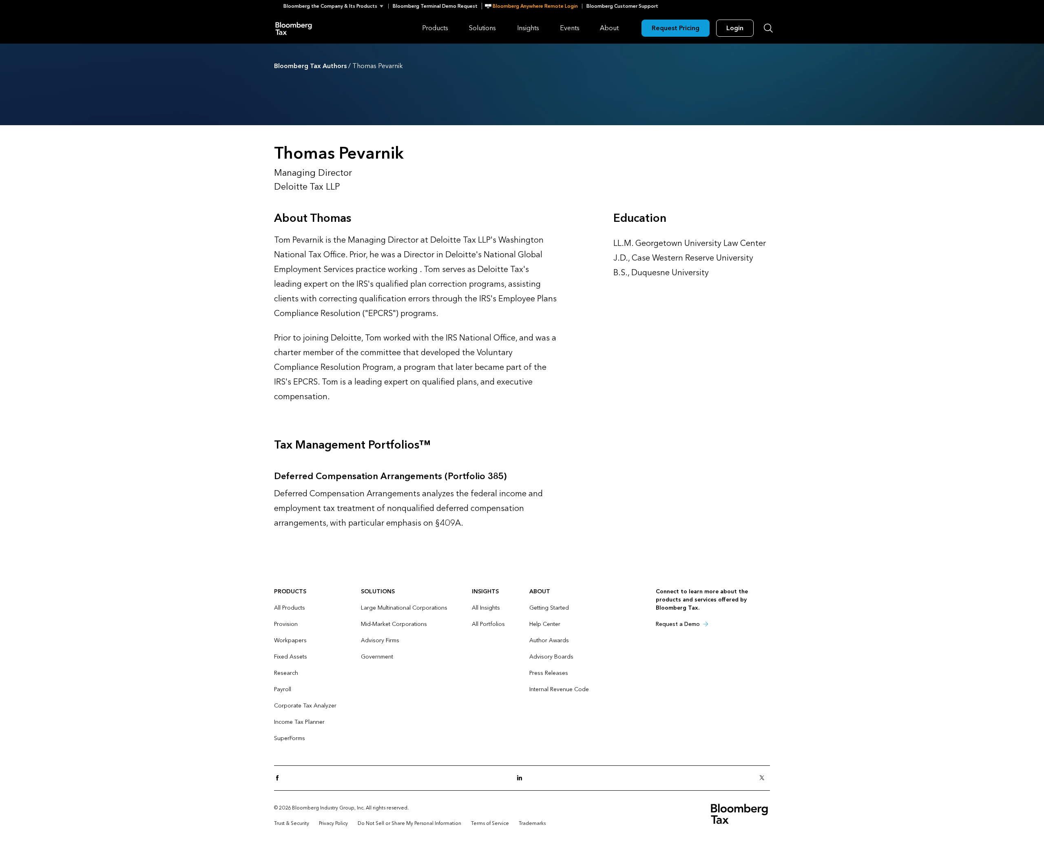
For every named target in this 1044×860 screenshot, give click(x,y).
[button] (335, 6)
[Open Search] (768, 28)
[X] (764, 778)
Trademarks (532, 823)
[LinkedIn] (522, 778)
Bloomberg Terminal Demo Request (435, 6)
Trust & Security (291, 823)
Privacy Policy (333, 823)
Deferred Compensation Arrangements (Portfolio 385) (390, 476)
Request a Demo (678, 624)
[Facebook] (279, 778)
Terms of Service (490, 823)
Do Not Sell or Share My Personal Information (409, 823)
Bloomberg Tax (293, 28)
